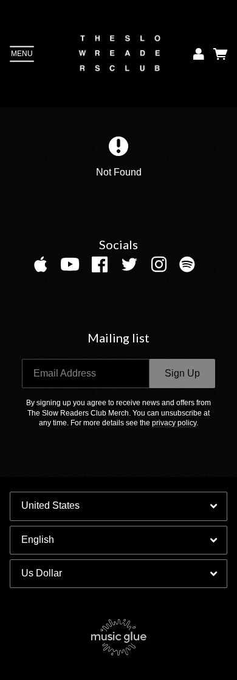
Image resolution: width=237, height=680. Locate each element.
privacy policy (174, 423)
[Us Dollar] (118, 573)
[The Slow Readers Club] (120, 53)
